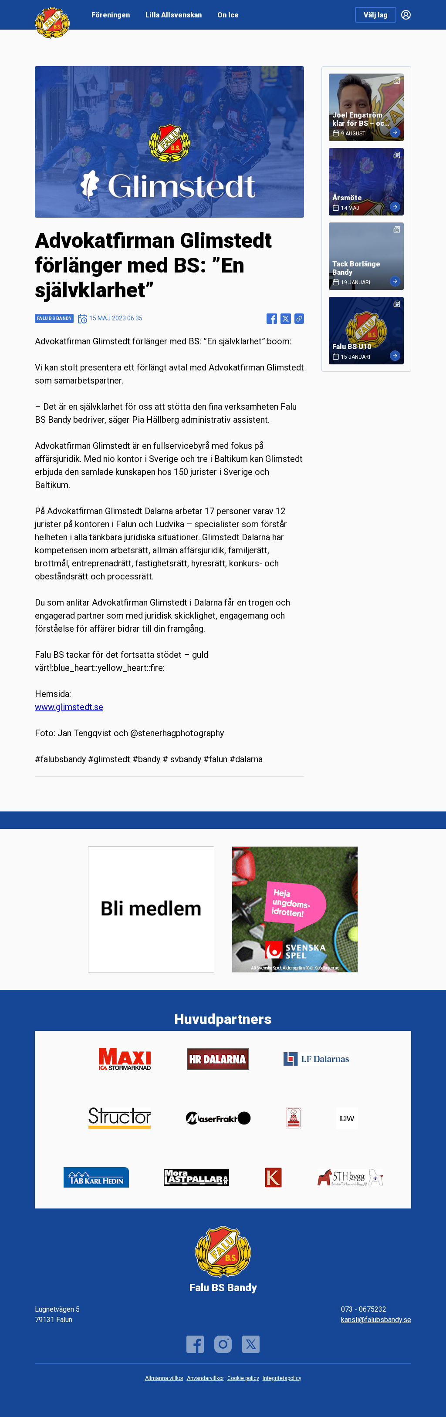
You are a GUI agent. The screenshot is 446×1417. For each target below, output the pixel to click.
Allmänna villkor (164, 1378)
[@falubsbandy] (223, 1344)
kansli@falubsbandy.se (376, 1320)
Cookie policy (243, 1378)
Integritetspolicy (282, 1378)
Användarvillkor (205, 1378)
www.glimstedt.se (69, 707)
